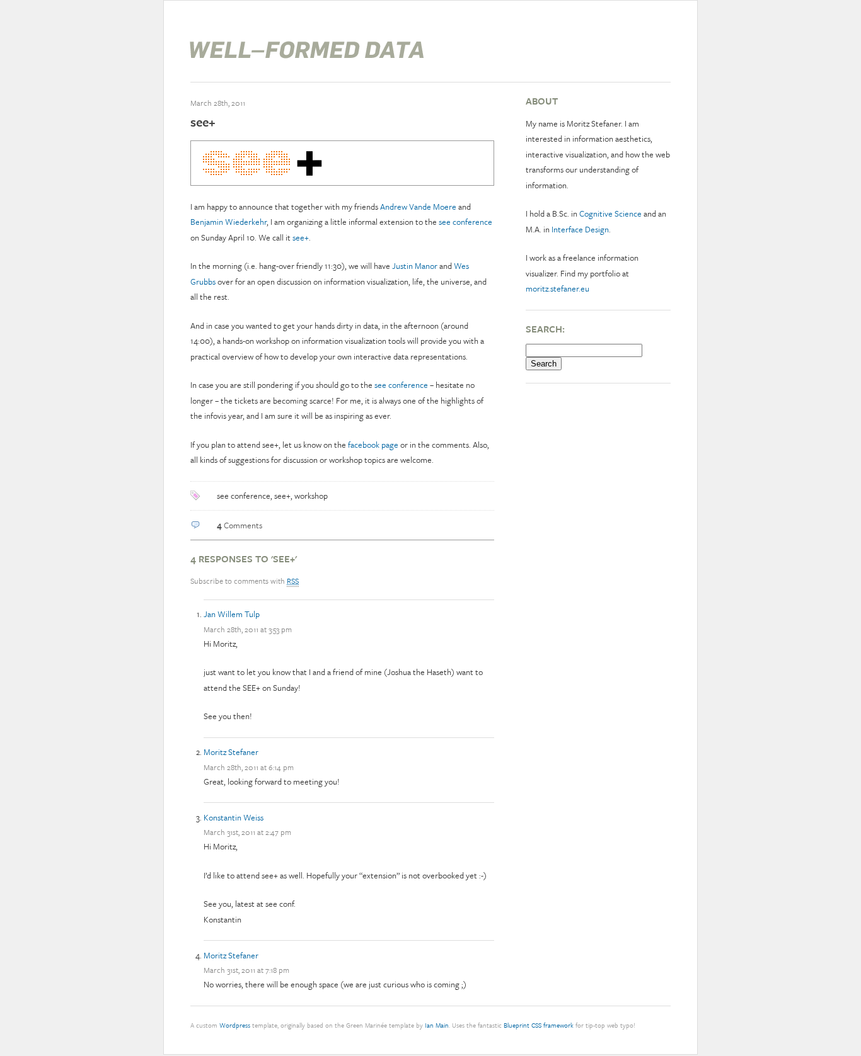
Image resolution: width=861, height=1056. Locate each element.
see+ (203, 122)
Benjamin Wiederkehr (228, 221)
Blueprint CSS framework (539, 1025)
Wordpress (234, 1025)
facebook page (374, 444)
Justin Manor (414, 265)
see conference (465, 221)
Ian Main (437, 1025)
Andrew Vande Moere (418, 206)
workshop (311, 495)
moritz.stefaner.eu (557, 288)
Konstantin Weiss (233, 817)
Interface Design (580, 229)
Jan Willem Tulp (232, 614)
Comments (239, 525)
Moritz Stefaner (231, 752)
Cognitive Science (610, 213)
